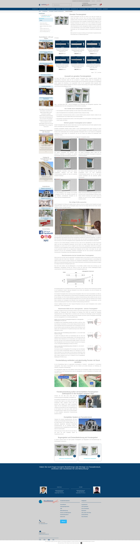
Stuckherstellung (84, 514)
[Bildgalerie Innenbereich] (46, 203)
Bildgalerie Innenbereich (46, 198)
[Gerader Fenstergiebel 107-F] (90, 163)
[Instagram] (46, 236)
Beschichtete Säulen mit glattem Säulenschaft (46, 64)
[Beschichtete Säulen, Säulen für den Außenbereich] (46, 45)
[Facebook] (46, 232)
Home (40, 11)
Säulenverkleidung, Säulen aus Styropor (46, 52)
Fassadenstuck (44, 11)
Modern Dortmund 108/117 (45, 24)
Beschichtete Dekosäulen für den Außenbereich (46, 98)
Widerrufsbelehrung (64, 510)
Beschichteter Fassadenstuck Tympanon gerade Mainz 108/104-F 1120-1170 (93, 50)
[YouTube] (42, 236)
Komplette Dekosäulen (46, 86)
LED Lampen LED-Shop (86, 512)
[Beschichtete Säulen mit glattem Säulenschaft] (46, 68)
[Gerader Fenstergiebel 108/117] (90, 144)
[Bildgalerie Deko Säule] (46, 213)
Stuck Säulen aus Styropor (46, 74)
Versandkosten (63, 504)
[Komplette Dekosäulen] (46, 91)
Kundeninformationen (64, 514)
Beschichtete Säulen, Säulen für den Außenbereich (46, 41)
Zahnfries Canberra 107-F (44, 28)
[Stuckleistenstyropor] (44, 5)
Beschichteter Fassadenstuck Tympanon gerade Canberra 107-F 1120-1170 (77, 66)
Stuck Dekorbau (84, 516)
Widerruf (63, 521)
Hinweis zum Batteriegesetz (65, 512)
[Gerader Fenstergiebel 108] (65, 144)
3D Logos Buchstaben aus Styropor (46, 218)
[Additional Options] (46, 240)
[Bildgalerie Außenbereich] (46, 193)
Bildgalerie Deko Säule (46, 208)
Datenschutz (62, 516)
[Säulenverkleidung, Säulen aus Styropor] (46, 57)
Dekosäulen (83, 510)
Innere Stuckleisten (85, 508)
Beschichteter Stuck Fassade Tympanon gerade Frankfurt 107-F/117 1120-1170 (93, 66)
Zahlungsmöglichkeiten (64, 506)
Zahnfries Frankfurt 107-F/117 (45, 30)
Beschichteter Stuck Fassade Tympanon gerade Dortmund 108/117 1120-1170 (77, 50)
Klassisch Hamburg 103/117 (45, 31)
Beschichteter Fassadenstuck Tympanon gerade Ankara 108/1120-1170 (62, 50)
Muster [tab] (41, 20)
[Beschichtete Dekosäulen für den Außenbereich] (46, 102)
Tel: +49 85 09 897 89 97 (43, 523)
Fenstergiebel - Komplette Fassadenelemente (56, 11)
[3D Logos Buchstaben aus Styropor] (46, 223)
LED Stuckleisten (84, 506)
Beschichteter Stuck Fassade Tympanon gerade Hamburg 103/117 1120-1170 (62, 66)
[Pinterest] (49, 236)
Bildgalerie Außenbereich (46, 188)
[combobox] (62, 5)
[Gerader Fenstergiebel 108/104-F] (65, 163)
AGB (61, 508)
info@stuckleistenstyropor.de (44, 534)
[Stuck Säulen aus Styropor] (46, 80)
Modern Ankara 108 (43, 23)
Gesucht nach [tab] (42, 13)
